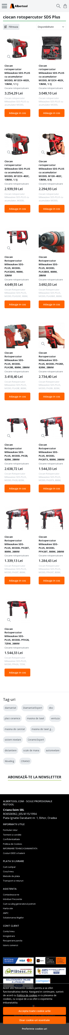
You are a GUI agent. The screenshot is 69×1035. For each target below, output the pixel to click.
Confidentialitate (11, 839)
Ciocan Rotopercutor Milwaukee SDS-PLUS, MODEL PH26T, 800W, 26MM (17, 544)
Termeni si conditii (12, 834)
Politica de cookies (27, 995)
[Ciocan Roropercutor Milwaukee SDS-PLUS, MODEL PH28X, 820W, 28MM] (51, 335)
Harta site (8, 908)
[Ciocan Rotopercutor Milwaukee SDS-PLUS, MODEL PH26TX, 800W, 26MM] (51, 427)
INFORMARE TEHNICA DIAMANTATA (20, 848)
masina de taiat (35, 718)
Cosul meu (8, 871)
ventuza (55, 718)
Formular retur (10, 829)
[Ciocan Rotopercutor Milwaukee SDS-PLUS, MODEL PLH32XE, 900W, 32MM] (17, 240)
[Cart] (65, 6)
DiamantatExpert (32, 707)
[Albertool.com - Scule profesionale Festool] (19, 6)
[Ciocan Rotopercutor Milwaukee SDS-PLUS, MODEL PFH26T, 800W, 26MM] (51, 519)
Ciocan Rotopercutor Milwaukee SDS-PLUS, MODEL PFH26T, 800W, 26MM (51, 544)
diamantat (10, 707)
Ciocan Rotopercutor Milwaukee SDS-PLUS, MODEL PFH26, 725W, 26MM (17, 636)
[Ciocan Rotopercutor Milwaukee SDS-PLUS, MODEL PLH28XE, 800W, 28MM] (51, 240)
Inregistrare (9, 936)
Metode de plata (11, 876)
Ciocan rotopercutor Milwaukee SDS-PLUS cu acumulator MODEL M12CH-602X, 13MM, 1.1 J (17, 75)
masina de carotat (15, 729)
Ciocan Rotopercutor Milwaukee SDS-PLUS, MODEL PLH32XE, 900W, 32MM (14, 266)
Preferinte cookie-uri (34, 1028)
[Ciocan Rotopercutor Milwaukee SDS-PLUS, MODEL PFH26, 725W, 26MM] (17, 611)
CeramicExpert (36, 739)
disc (51, 707)
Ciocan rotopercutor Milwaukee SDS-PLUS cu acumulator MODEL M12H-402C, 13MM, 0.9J (51, 170)
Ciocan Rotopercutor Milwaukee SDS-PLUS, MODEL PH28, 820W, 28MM (16, 452)
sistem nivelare (13, 739)
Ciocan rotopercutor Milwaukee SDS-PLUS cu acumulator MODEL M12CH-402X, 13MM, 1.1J (51, 75)
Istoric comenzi (10, 945)
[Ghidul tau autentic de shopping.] (51, 982)
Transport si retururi (13, 880)
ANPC (6, 913)
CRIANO (25, 761)
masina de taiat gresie (44, 729)
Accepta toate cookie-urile (35, 1011)
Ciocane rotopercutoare (17, 88)
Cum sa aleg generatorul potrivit (19, 903)
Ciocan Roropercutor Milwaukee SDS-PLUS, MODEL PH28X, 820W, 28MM (51, 360)
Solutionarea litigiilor (13, 917)
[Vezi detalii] (9, 57)
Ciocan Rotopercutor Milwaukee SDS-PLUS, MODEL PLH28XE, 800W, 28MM (48, 266)
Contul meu (9, 931)
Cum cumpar (9, 866)
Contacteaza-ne (11, 894)
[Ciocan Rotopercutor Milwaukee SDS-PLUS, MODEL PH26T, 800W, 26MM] (17, 519)
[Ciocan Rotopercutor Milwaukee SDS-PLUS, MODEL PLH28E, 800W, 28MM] (17, 335)
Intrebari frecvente (12, 899)
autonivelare (52, 750)
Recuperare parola (12, 940)
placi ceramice (12, 718)
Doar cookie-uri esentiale (34, 1020)
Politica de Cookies (12, 843)
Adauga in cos (17, 113)
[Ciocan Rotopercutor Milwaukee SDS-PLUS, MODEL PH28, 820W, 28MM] (17, 427)
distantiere (11, 750)
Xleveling (9, 761)
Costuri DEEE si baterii (14, 853)
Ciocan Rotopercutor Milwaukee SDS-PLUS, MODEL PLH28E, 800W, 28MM (17, 360)
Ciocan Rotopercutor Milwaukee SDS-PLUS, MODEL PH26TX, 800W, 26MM (51, 452)
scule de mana (31, 750)
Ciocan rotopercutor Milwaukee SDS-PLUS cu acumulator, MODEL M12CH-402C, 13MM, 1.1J (17, 170)
